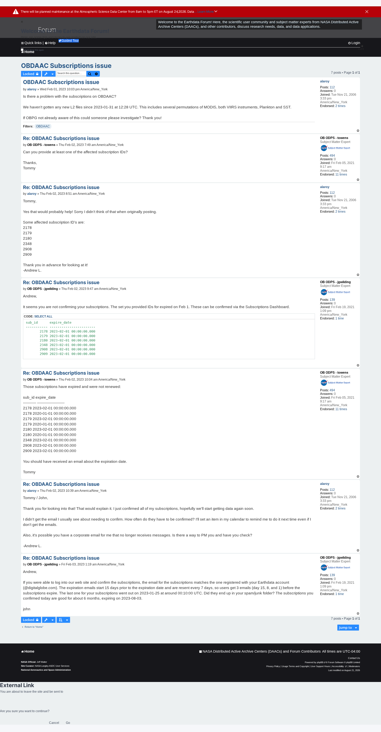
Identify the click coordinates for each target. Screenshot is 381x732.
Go (68, 722)
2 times (340, 106)
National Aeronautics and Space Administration (46, 670)
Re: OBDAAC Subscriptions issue (61, 138)
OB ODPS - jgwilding (335, 282)
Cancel (54, 722)
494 (332, 155)
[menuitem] (260, 651)
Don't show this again (34, 50)
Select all (43, 316)
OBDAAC (43, 126)
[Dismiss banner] (366, 12)
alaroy (324, 81)
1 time (339, 318)
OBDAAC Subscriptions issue (66, 65)
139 (332, 299)
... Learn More (204, 12)
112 (332, 87)
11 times (341, 174)
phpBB (320, 662)
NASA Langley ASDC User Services (52, 666)
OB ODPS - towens (334, 138)
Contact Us (354, 658)
